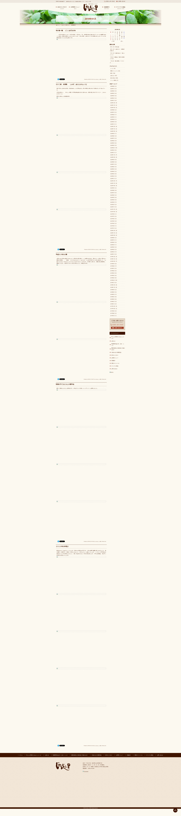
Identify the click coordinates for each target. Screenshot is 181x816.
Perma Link (104, 79)
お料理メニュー (114, 357)
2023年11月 (112, 154)
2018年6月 (112, 292)
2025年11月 (112, 105)
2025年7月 (112, 112)
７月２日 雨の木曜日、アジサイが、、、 (117, 61)
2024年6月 (112, 140)
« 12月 (112, 41)
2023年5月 (112, 169)
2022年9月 (112, 188)
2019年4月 (112, 275)
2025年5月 (112, 117)
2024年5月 (112, 143)
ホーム (21, 755)
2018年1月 (112, 304)
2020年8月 (112, 237)
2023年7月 (112, 164)
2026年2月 (112, 98)
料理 (111, 73)
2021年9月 (112, 214)
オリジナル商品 (114, 366)
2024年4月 (112, 145)
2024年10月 (112, 131)
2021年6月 (112, 218)
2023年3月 (112, 173)
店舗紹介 (113, 360)
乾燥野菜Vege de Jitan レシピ (117, 344)
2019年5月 (112, 273)
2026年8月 (112, 86)
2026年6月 (112, 91)
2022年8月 (112, 190)
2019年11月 (112, 259)
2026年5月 (112, 93)
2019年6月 (112, 270)
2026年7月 (112, 88)
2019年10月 (112, 261)
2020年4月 (112, 247)
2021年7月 (112, 216)
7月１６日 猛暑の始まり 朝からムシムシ (117, 53)
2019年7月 (112, 268)
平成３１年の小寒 (61, 254)
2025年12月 (112, 102)
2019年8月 (112, 266)
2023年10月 (112, 157)
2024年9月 (112, 133)
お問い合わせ (114, 368)
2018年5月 (112, 294)
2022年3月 (112, 202)
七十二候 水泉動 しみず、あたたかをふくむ (71, 84)
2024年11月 (112, 128)
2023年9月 (112, 159)
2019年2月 (112, 280)
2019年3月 (112, 277)
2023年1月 (112, 178)
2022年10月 (112, 185)
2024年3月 (112, 147)
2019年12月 (112, 256)
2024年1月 (112, 152)
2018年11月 (112, 287)
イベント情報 (113, 80)
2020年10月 (112, 235)
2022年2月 (112, 204)
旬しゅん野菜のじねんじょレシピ (117, 337)
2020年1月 (112, 254)
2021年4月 (112, 223)
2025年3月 (112, 121)
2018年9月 (112, 289)
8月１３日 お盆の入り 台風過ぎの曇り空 (117, 50)
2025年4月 (112, 119)
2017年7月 (112, 315)
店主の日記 (112, 78)
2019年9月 (112, 263)
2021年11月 (112, 209)
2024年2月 (112, 150)
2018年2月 (112, 301)
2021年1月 (112, 228)
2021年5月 (112, 221)
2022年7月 (112, 192)
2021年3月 (112, 225)
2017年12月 (112, 306)
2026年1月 (112, 100)
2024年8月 (112, 136)
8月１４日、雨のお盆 (114, 46)
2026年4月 (112, 95)
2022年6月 (112, 195)
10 (119, 35)
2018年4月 (112, 296)
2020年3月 (112, 249)
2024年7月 (112, 138)
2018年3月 (112, 299)
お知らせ (112, 75)
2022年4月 (112, 199)
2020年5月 (112, 244)
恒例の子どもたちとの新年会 (65, 384)
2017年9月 (112, 311)
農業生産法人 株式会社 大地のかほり (118, 348)
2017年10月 (112, 308)
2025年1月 (112, 124)
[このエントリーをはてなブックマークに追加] (58, 79)
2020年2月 (112, 251)
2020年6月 (112, 242)
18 (121, 36)
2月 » (122, 41)
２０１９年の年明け (62, 546)
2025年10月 (112, 107)
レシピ (111, 68)
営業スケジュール (114, 71)
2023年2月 (112, 176)
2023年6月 (112, 166)
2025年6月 (112, 114)
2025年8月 (112, 109)
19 (124, 36)
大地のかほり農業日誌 (116, 352)
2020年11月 (112, 233)
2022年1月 (112, 206)
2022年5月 (112, 197)
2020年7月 (112, 240)
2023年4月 (112, 171)
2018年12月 (112, 285)
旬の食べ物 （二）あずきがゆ (66, 30)
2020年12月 (112, 230)
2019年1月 (112, 282)
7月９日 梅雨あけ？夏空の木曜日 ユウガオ (117, 57)
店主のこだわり (114, 355)
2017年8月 (112, 313)
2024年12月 (112, 126)
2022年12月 (112, 180)
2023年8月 (112, 162)
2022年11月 (112, 183)
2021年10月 (112, 211)
